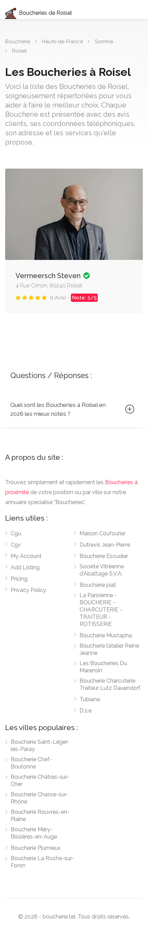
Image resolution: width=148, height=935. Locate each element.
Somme (104, 41)
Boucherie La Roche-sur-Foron (42, 862)
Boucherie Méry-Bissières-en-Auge (34, 833)
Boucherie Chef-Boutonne (31, 763)
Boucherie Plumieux (36, 848)
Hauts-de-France (62, 41)
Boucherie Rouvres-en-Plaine (40, 815)
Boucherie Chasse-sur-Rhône (39, 798)
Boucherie (17, 41)
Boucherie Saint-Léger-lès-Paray (40, 745)
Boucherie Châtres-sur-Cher (40, 780)
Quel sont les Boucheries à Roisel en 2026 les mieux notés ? (58, 409)
